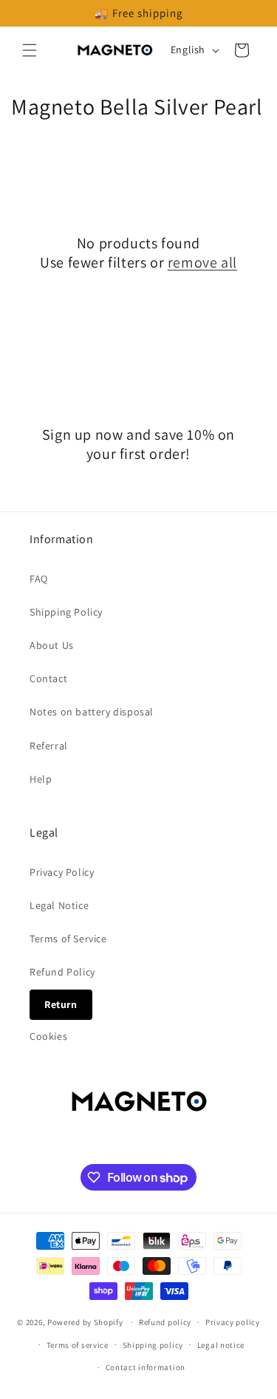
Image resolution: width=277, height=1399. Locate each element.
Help (41, 779)
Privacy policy (232, 1322)
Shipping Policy (66, 612)
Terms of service (78, 1345)
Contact (48, 678)
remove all (202, 262)
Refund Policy (62, 971)
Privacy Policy (62, 872)
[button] (29, 50)
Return (61, 1004)
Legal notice (220, 1345)
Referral (49, 745)
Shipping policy (153, 1345)
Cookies (48, 1036)
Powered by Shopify (85, 1322)
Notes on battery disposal (92, 711)
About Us (52, 645)
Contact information (145, 1367)
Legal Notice (59, 905)
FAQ (39, 578)
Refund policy (165, 1322)
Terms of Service (68, 938)
